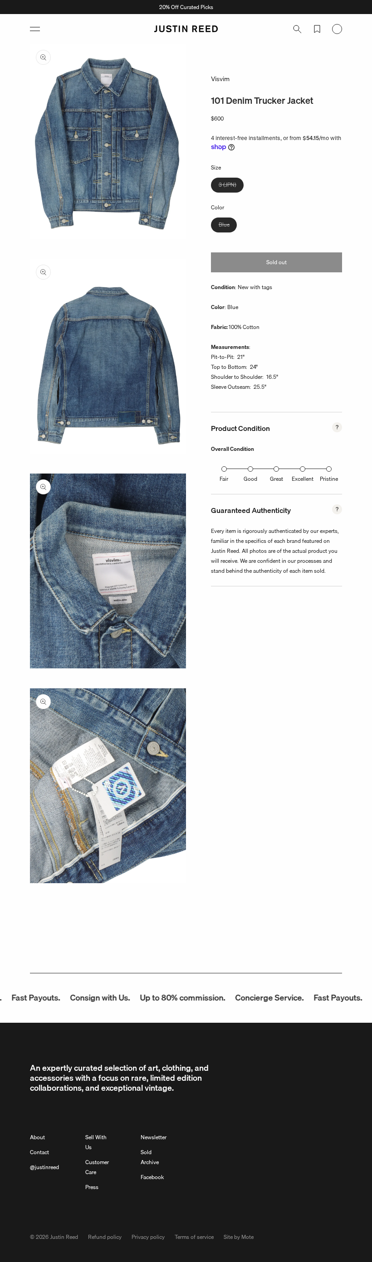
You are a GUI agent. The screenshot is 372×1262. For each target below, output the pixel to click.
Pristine (329, 478)
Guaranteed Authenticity (251, 510)
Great (276, 478)
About (37, 1137)
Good (250, 478)
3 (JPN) (231, 186)
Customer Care (97, 1167)
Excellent (302, 478)
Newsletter (153, 1137)
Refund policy (105, 1237)
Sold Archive (150, 1157)
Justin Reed (64, 1237)
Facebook (152, 1177)
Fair (224, 478)
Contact (39, 1152)
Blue (228, 226)
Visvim (220, 79)
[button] (35, 29)
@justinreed (44, 1167)
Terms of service (194, 1237)
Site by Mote (239, 1237)
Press (91, 1187)
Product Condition (240, 428)
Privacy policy (148, 1237)
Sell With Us (96, 1142)
